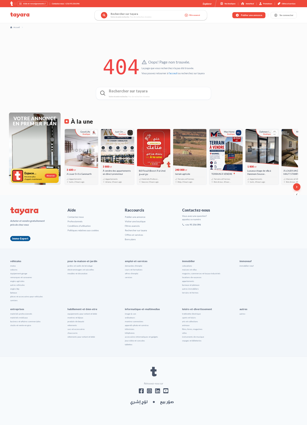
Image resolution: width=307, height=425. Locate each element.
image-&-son (130, 314)
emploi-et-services (136, 261)
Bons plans (130, 239)
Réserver (51, 175)
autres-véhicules (17, 285)
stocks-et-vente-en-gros (20, 325)
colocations (187, 266)
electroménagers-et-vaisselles (80, 269)
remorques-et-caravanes (21, 277)
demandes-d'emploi (133, 266)
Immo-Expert (20, 238)
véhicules (15, 261)
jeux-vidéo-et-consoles (135, 340)
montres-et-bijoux (75, 317)
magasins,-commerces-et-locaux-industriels (201, 273)
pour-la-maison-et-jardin (82, 261)
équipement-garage (18, 273)
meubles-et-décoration (77, 273)
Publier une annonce (135, 217)
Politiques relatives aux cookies (83, 230)
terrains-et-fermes (190, 292)
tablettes (128, 344)
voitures (13, 269)
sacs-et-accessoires (76, 329)
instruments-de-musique (193, 337)
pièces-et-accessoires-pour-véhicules (26, 296)
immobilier (188, 261)
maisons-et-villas (189, 269)
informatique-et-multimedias (142, 309)
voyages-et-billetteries (191, 340)
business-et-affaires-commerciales (25, 321)
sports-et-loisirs (189, 317)
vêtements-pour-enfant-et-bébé (81, 337)
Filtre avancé (194, 15)
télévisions (129, 329)
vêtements (72, 325)
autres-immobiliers (190, 289)
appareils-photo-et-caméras (137, 325)
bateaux (13, 292)
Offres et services (134, 234)
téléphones (130, 333)
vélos (184, 333)
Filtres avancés (132, 225)
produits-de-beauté (75, 321)
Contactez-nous (75, 217)
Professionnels (75, 221)
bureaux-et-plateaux (190, 285)
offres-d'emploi (131, 273)
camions (14, 300)
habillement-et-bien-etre (82, 309)
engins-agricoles (17, 281)
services (128, 277)
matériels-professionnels (21, 314)
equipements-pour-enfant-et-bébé (82, 314)
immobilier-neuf (247, 266)
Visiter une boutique (135, 221)
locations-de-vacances (191, 277)
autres (243, 309)
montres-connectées (134, 321)
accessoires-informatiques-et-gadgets (141, 337)
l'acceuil (173, 73)
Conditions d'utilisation (79, 225)
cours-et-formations (133, 269)
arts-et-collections (190, 321)
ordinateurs (130, 317)
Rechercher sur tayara (136, 230)
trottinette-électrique (191, 314)
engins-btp (14, 289)
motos (13, 266)
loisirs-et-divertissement (197, 309)
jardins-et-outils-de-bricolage (80, 266)
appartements (188, 281)
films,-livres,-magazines (192, 329)
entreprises (17, 309)
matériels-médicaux (19, 317)
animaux (185, 325)
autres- (243, 314)
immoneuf (246, 261)
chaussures (72, 333)
